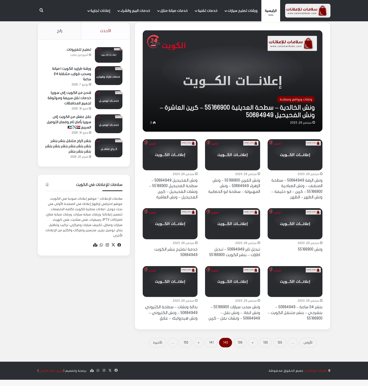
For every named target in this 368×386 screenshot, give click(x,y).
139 (240, 342)
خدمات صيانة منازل (174, 11)
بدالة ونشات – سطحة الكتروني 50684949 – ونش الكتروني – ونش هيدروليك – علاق (171, 312)
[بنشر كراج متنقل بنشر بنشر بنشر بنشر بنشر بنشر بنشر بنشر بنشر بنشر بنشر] (108, 147)
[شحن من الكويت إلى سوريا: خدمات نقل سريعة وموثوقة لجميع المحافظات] (108, 99)
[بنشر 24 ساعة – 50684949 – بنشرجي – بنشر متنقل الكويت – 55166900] (295, 281)
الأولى (307, 342)
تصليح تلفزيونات (79, 49)
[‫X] (113, 245)
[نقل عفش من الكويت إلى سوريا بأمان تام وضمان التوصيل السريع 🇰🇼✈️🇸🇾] (108, 123)
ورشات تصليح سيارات (243, 11)
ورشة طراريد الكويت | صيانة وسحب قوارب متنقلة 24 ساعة (71, 74)
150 (185, 342)
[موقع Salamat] (307, 11)
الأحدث (105, 31)
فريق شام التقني (51, 370)
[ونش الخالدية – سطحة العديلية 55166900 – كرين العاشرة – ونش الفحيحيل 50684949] (233, 81)
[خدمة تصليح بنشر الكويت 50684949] (170, 223)
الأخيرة (157, 342)
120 (279, 342)
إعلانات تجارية (100, 11)
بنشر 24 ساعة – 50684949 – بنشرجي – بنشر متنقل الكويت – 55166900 (295, 312)
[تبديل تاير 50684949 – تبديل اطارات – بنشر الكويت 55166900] (232, 223)
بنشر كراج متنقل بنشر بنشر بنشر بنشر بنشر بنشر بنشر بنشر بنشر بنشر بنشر (68, 146)
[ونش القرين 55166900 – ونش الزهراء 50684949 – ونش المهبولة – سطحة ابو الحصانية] (232, 154)
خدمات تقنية (208, 11)
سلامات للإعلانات (316, 370)
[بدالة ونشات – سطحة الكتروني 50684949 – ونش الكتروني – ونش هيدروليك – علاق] (170, 281)
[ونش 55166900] (295, 223)
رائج (59, 31)
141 (211, 342)
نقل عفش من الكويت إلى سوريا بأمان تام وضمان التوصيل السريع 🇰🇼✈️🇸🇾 (69, 122)
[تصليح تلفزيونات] (108, 55)
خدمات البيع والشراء (135, 11)
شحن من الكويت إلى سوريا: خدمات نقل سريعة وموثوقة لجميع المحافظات (69, 98)
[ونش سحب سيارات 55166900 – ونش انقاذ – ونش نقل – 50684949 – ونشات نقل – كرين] (232, 281)
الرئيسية (271, 11)
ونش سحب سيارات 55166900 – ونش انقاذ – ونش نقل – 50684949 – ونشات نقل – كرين (234, 312)
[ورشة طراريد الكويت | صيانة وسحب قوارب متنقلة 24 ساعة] (108, 75)
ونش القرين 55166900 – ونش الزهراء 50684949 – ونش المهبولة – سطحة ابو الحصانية (234, 186)
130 (265, 342)
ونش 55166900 (310, 249)
